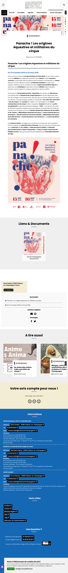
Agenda (30, 12)
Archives (7, 506)
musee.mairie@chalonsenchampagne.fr (21, 430)
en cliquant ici (27, 536)
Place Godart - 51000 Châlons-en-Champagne (26, 425)
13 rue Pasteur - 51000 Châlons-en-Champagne (27, 476)
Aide (5, 514)
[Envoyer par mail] (31, 314)
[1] (29, 402)
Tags (6, 517)
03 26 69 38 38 (27, 539)
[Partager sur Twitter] (35, 322)
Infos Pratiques (41, 12)
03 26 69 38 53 (11, 428)
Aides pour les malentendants (14, 520)
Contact (7, 508)
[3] (38, 402)
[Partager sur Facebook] (31, 322)
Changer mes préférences (24, 569)
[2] (34, 402)
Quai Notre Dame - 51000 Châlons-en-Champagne (28, 450)
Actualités (21, 12)
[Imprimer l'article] (35, 314)
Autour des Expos (56, 12)
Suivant (66, 12)
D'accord (11, 569)
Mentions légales (10, 511)
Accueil (11, 12)
